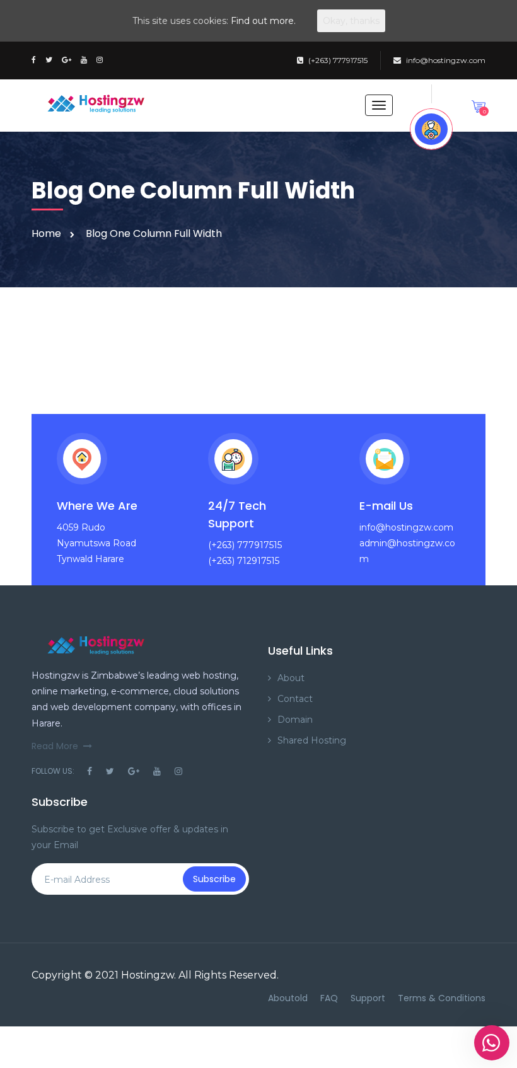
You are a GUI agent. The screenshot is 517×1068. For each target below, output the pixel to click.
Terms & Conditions (441, 998)
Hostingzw (147, 975)
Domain (295, 719)
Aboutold (288, 998)
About (291, 678)
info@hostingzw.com (445, 60)
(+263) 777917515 (338, 60)
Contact (295, 698)
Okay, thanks (351, 20)
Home (46, 233)
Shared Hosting (311, 740)
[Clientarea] (431, 129)
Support (368, 998)
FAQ (329, 998)
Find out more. (263, 20)
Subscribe (214, 879)
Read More (55, 746)
